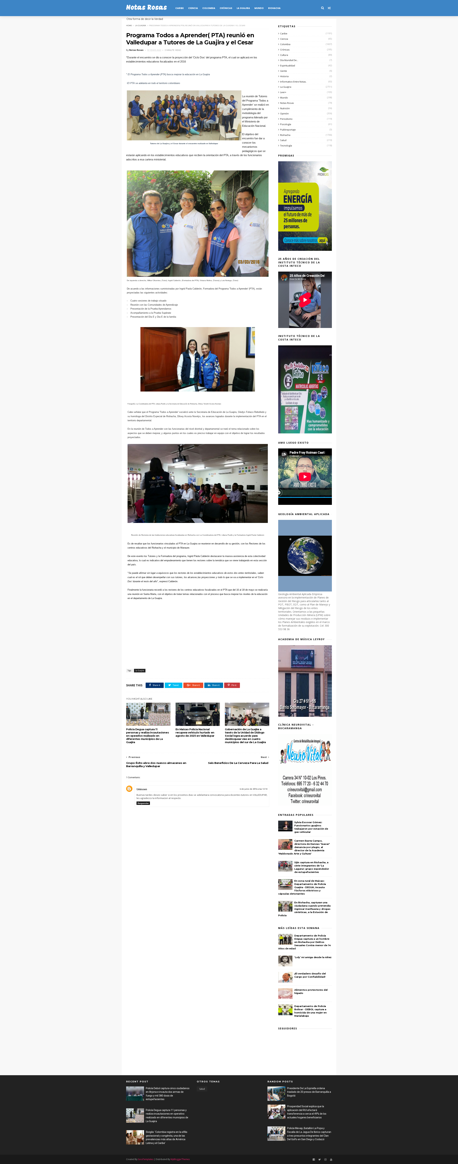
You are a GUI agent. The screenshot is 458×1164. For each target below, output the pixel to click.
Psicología (285, 124)
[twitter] (319, 1159)
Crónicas (226, 8)
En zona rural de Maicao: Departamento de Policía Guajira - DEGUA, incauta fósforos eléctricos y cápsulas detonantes (302, 887)
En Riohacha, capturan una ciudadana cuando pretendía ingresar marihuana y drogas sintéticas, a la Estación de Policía (304, 909)
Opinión (284, 113)
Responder (143, 803)
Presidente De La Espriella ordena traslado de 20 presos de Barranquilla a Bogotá (309, 1092)
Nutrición (285, 108)
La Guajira (243, 8)
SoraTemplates (145, 1159)
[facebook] (314, 1159)
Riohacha (274, 8)
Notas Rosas (146, 7)
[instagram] (325, 1159)
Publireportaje (288, 129)
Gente (283, 71)
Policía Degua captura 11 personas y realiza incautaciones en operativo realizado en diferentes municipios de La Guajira (147, 736)
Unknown (142, 789)
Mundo (259, 8)
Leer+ (283, 92)
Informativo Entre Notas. (293, 81)
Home (129, 25)
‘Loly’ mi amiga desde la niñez (313, 957)
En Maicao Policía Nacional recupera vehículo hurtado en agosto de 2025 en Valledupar (195, 732)
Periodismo (286, 118)
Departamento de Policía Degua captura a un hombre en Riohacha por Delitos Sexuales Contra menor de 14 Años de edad (304, 942)
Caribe (179, 8)
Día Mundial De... (289, 60)
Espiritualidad (287, 65)
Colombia (208, 8)
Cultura (284, 55)
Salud (283, 140)
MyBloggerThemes (180, 1159)
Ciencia (193, 8)
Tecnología (286, 145)
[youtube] (331, 1159)
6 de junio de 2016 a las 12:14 (253, 789)
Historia (284, 76)
